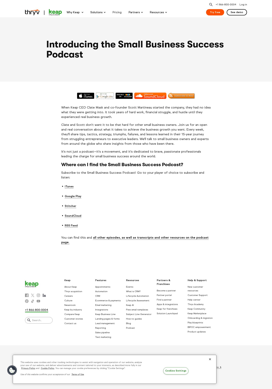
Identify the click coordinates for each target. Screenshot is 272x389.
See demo (237, 12)
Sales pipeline (102, 332)
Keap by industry (73, 309)
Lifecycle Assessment (137, 300)
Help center (194, 299)
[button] (12, 370)
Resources (157, 12)
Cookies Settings (176, 370)
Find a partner (164, 299)
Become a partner (166, 290)
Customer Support (198, 295)
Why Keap (73, 12)
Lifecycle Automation (137, 296)
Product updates (197, 331)
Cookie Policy (47, 368)
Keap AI (130, 305)
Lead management (105, 323)
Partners (134, 12)
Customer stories (73, 318)
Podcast (130, 328)
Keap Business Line (105, 314)
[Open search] (210, 4)
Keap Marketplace (197, 313)
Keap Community (196, 309)
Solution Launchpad (167, 313)
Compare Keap (72, 314)
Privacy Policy (28, 368)
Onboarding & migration (200, 318)
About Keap (70, 287)
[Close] (210, 359)
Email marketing (103, 305)
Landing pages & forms (107, 318)
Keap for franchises (167, 309)
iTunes (69, 186)
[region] (115, 369)
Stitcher (70, 206)
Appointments (102, 287)
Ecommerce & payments (108, 300)
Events (129, 287)
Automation (101, 291)
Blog (128, 323)
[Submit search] (29, 320)
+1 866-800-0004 (36, 310)
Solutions (96, 12)
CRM (97, 296)
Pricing (117, 12)
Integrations (101, 309)
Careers (68, 296)
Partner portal (164, 295)
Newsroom (70, 305)
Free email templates (137, 309)
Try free (215, 12)
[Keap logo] (43, 12)
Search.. (37, 320)
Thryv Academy (196, 304)
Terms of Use (77, 374)
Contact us (70, 323)
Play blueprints (195, 322)
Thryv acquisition (73, 291)
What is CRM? (133, 291)
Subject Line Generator (138, 314)
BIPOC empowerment (199, 327)
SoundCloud (73, 215)
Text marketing (103, 337)
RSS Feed (71, 225)
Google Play (73, 196)
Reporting (100, 328)
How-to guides (134, 318)
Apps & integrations (167, 304)
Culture (68, 300)
